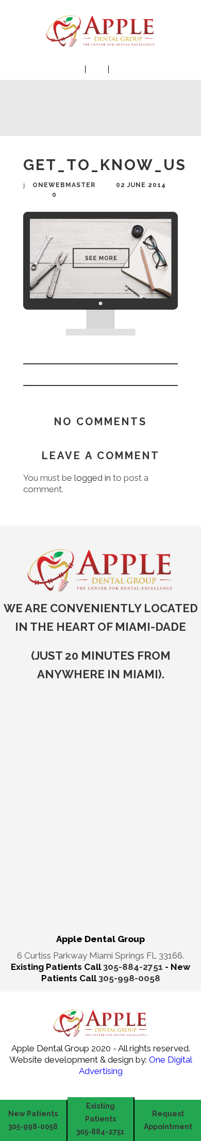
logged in (92, 478)
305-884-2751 (134, 967)
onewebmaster (63, 185)
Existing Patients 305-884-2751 (100, 1119)
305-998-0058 (129, 978)
